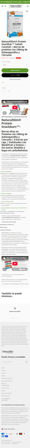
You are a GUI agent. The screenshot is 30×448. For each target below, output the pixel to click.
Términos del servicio (6, 443)
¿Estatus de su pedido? (7, 378)
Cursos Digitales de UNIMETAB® (6, 399)
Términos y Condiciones (7, 381)
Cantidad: (4, 88)
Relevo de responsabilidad (5, 384)
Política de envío (15, 443)
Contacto (4, 373)
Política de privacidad (16, 442)
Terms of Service (5, 388)
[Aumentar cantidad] (9, 91)
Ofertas (3, 375)
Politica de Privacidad (7, 393)
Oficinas (3, 370)
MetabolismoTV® (6, 396)
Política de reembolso (6, 442)
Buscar (3, 367)
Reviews (3, 390)
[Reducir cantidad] (3, 91)
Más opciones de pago (15, 79)
